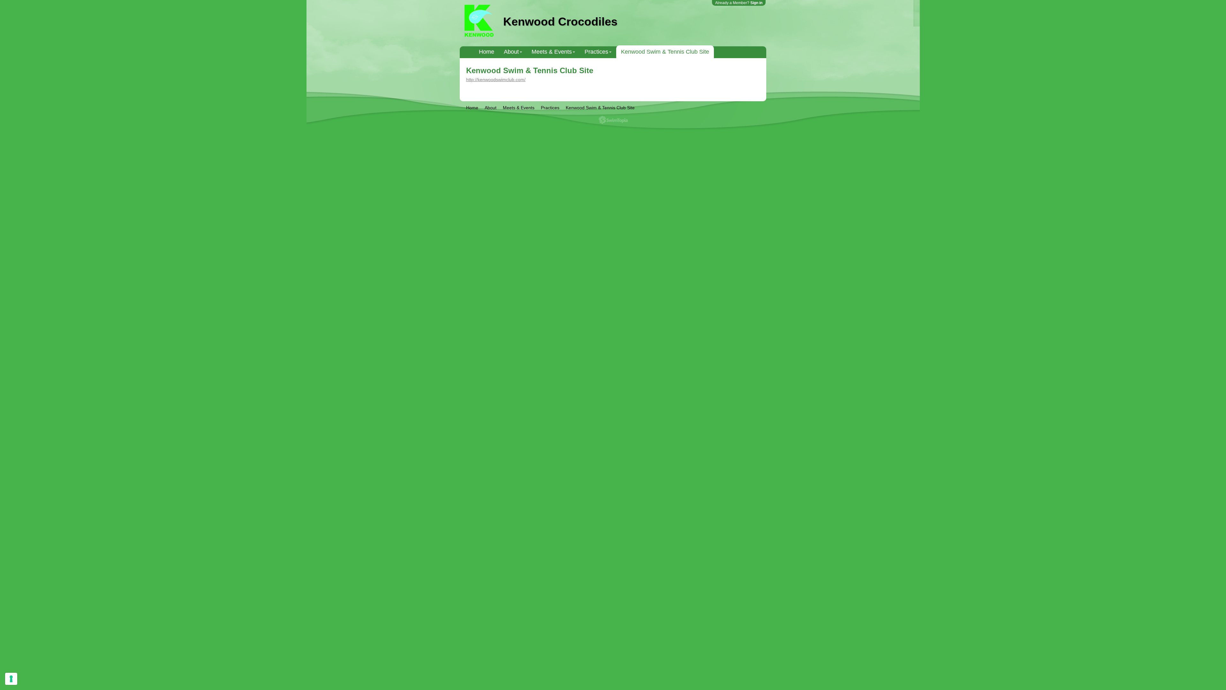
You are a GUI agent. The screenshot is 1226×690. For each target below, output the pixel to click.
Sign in (756, 3)
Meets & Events (552, 52)
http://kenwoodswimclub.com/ (496, 79)
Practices (596, 52)
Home (486, 52)
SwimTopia (613, 120)
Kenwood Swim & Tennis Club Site (665, 52)
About (511, 52)
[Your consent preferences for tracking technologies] (11, 679)
